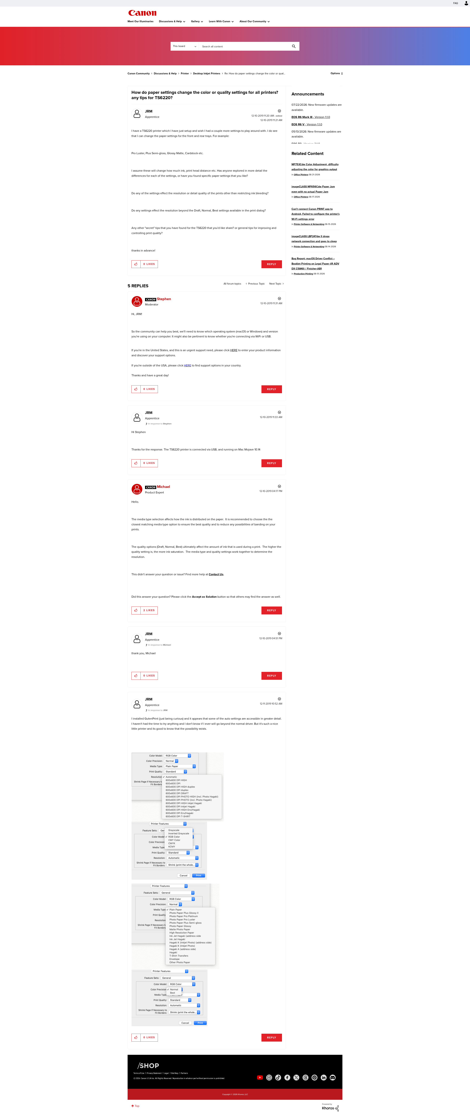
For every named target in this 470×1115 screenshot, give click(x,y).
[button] (286, 527)
